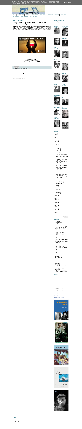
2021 (56, 140)
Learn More (64, 2)
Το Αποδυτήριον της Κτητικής (59, 268)
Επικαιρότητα (57, 245)
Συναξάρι (56, 263)
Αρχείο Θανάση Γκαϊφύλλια (59, 228)
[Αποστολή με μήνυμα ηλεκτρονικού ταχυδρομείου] (14, 67)
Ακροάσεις (56, 221)
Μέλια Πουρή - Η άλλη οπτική (59, 258)
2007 (56, 212)
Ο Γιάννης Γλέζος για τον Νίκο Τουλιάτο (62, 156)
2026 (56, 133)
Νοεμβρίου (58, 144)
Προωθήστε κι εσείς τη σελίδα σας (59, 297)
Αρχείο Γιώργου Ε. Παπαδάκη (59, 227)
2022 (56, 138)
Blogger (56, 426)
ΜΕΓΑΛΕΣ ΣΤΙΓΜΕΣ (24, 16)
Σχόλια (56, 290)
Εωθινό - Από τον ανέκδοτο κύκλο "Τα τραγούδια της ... (62, 172)
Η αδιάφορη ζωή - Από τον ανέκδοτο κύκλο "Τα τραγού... (61, 175)
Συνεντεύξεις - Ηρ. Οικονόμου (59, 265)
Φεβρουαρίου (58, 192)
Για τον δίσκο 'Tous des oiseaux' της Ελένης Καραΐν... (61, 150)
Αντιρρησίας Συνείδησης (59, 222)
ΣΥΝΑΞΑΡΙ (57, 14)
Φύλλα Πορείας (57, 269)
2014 (56, 202)
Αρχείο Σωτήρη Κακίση (58, 234)
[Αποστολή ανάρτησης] (29, 68)
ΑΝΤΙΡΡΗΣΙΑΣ (63, 14)
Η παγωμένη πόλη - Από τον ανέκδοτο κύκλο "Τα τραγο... (62, 177)
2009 (56, 209)
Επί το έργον (57, 243)
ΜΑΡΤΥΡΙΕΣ (50, 14)
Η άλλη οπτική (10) (59, 183)
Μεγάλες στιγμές (57, 257)
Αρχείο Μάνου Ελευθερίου (59, 232)
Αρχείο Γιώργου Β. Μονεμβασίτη (60, 226)
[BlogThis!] (15, 67)
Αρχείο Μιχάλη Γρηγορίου (20, 68)
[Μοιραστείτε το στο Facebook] (17, 67)
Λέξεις (56, 250)
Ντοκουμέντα (26, 68)
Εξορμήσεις (57, 242)
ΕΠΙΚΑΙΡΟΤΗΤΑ (16, 16)
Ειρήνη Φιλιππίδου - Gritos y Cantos (61, 241)
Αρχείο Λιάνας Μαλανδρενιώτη (60, 231)
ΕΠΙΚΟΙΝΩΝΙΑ (17, 421)
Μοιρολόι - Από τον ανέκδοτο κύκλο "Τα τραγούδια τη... (61, 168)
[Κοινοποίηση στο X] (16, 67)
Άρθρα (56, 223)
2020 (56, 141)
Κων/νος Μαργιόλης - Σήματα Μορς (60, 247)
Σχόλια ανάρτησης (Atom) (21, 78)
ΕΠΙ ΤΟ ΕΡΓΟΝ (43, 14)
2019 (56, 195)
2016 (56, 199)
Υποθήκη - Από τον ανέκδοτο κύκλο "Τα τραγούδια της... (61, 166)
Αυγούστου (58, 148)
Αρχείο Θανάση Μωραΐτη (59, 229)
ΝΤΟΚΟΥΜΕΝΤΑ (35, 14)
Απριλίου (57, 189)
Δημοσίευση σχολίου (17, 74)
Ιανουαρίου (58, 193)
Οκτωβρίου (58, 145)
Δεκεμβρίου (58, 142)
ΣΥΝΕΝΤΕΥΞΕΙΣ (20, 14)
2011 (56, 206)
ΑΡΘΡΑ (14, 14)
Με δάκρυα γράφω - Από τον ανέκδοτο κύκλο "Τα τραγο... (62, 170)
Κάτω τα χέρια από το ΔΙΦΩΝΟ (60, 246)
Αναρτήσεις (57, 288)
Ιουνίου (57, 186)
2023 (56, 137)
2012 (56, 205)
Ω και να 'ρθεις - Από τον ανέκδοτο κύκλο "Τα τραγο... (61, 179)
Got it (69, 2)
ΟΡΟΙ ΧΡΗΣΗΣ (17, 420)
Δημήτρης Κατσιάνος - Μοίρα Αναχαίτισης (61, 239)
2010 (56, 208)
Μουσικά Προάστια (56, 295)
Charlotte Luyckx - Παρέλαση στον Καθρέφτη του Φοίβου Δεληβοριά (60, 271)
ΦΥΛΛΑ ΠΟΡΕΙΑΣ (33, 16)
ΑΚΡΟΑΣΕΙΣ (27, 14)
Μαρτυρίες (56, 256)
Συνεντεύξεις (57, 264)
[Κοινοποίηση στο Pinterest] (18, 67)
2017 (56, 198)
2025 (56, 134)
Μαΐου (57, 188)
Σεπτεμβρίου (58, 147)
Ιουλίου (57, 185)
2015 (56, 201)
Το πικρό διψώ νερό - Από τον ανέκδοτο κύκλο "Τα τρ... (60, 181)
